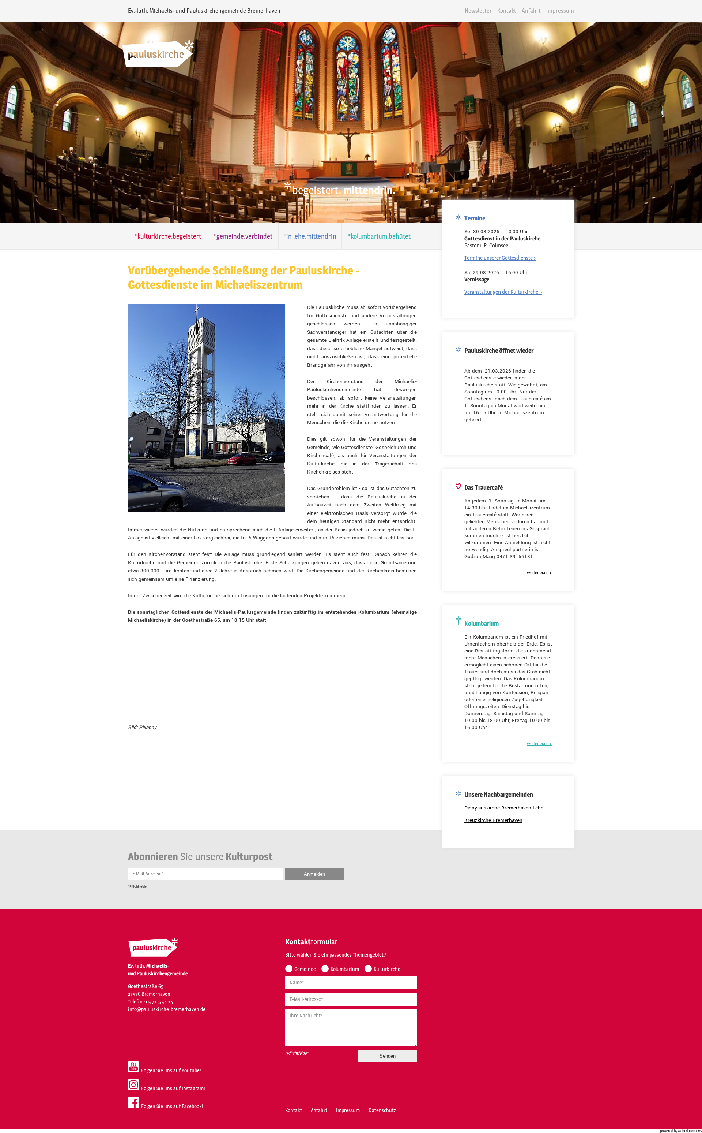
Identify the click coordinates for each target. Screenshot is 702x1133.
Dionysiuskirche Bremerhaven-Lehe (503, 807)
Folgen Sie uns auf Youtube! (170, 1070)
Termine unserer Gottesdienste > (500, 257)
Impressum (560, 10)
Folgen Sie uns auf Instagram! (172, 1088)
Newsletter (478, 10)
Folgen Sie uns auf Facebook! (171, 1106)
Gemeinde (305, 969)
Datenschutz (382, 1110)
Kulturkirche (387, 969)
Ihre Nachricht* (306, 1015)
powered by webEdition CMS (681, 1131)
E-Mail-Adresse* (147, 873)
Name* (297, 982)
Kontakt (506, 10)
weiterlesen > (539, 573)
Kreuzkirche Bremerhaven (493, 820)
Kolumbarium (345, 969)
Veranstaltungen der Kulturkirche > (503, 291)
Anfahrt (531, 10)
